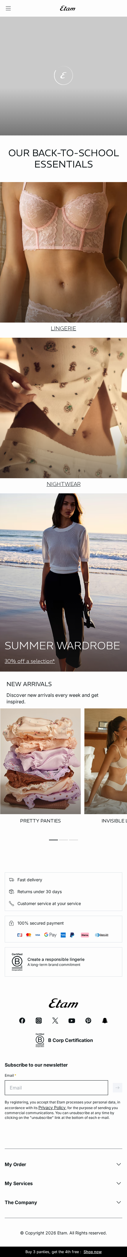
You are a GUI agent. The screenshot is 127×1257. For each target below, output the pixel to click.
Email (10, 1075)
